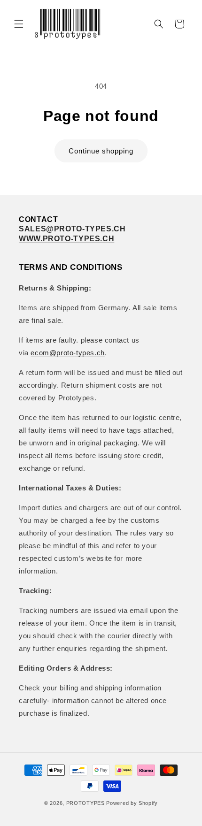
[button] (18, 24)
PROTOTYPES (85, 803)
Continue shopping (101, 151)
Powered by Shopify (132, 803)
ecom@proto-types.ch (67, 353)
